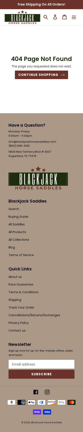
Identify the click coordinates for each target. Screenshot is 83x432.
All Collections (19, 240)
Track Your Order (21, 307)
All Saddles (17, 224)
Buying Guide (18, 217)
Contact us (17, 330)
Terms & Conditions (23, 292)
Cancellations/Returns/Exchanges (34, 315)
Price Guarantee (21, 284)
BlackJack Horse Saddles (46, 422)
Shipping (15, 300)
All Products (17, 232)
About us (15, 277)
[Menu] (74, 16)
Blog (12, 247)
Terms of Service (21, 255)
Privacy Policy (19, 323)
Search (14, 209)
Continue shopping (38, 74)
